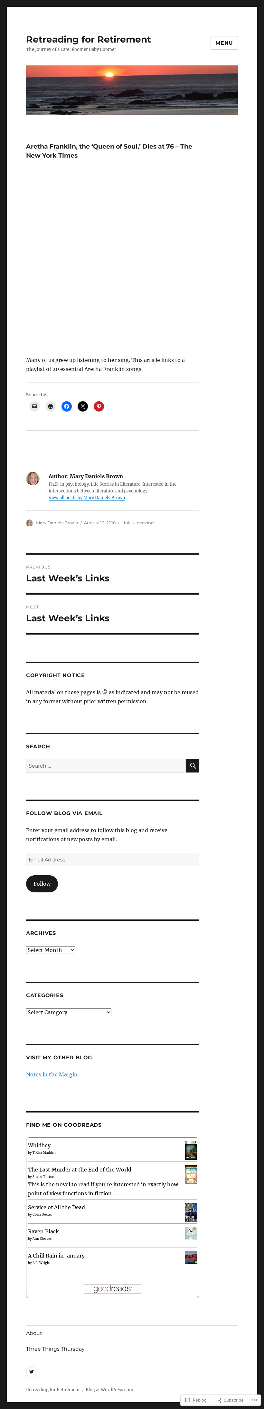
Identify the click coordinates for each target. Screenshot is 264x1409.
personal (146, 522)
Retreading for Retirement (88, 39)
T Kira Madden (44, 1153)
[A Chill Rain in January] (191, 1257)
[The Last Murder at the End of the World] (191, 1174)
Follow (42, 883)
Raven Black (43, 1231)
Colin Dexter (42, 1214)
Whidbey (39, 1145)
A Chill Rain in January (56, 1255)
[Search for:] (106, 766)
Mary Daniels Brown (57, 522)
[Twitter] (31, 1371)
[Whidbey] (191, 1150)
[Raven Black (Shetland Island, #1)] (191, 1232)
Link (126, 522)
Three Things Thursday (55, 1349)
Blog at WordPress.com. (110, 1390)
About (34, 1333)
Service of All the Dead (56, 1207)
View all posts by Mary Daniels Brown (87, 497)
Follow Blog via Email (64, 813)
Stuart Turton (43, 1177)
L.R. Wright (42, 1263)
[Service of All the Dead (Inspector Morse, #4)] (191, 1212)
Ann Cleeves (42, 1239)
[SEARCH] (192, 766)
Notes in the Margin (52, 1074)
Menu (224, 43)
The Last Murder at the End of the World (79, 1169)
